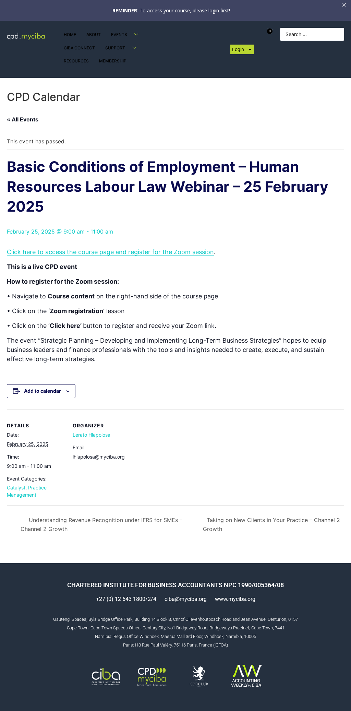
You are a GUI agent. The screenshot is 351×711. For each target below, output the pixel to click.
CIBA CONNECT (79, 47)
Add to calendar (42, 391)
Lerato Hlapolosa (91, 435)
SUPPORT (115, 47)
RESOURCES (76, 60)
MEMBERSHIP (112, 60)
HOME (70, 34)
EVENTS (119, 34)
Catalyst (16, 487)
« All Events (22, 119)
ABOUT (93, 34)
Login (238, 49)
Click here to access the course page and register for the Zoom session (110, 252)
